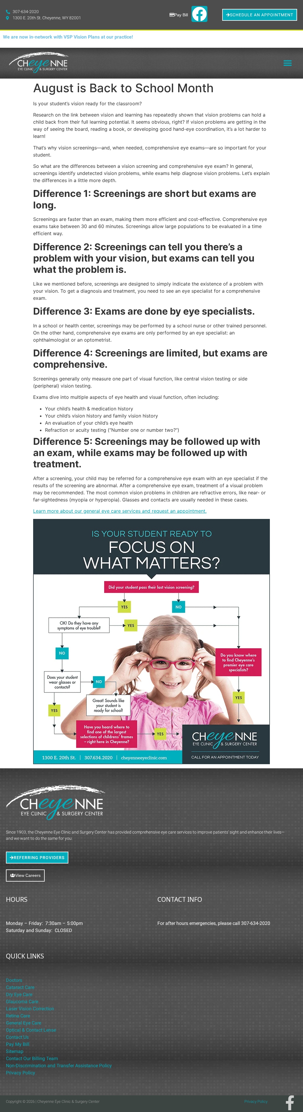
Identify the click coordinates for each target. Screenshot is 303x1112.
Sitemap (14, 1051)
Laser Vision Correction (30, 1008)
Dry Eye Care (19, 994)
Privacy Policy (20, 1073)
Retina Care (18, 1016)
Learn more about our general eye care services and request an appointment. (120, 511)
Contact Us (17, 1037)
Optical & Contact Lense (31, 1030)
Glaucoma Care (22, 1001)
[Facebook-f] (289, 1102)
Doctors (14, 980)
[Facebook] (199, 14)
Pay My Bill (17, 1044)
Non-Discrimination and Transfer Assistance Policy (59, 1065)
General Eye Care (23, 1023)
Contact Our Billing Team (32, 1058)
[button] (287, 63)
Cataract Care (20, 987)
